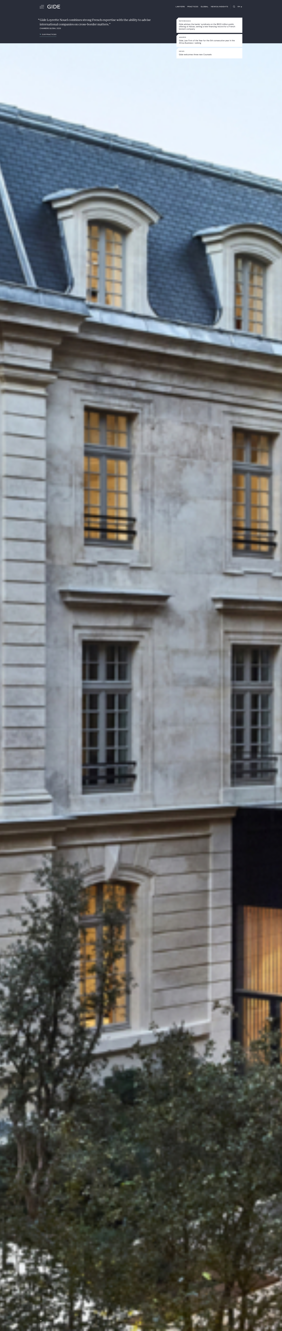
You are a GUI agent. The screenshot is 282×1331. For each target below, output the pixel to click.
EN (239, 6)
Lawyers (180, 6)
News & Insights (219, 6)
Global (204, 6)
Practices (192, 6)
